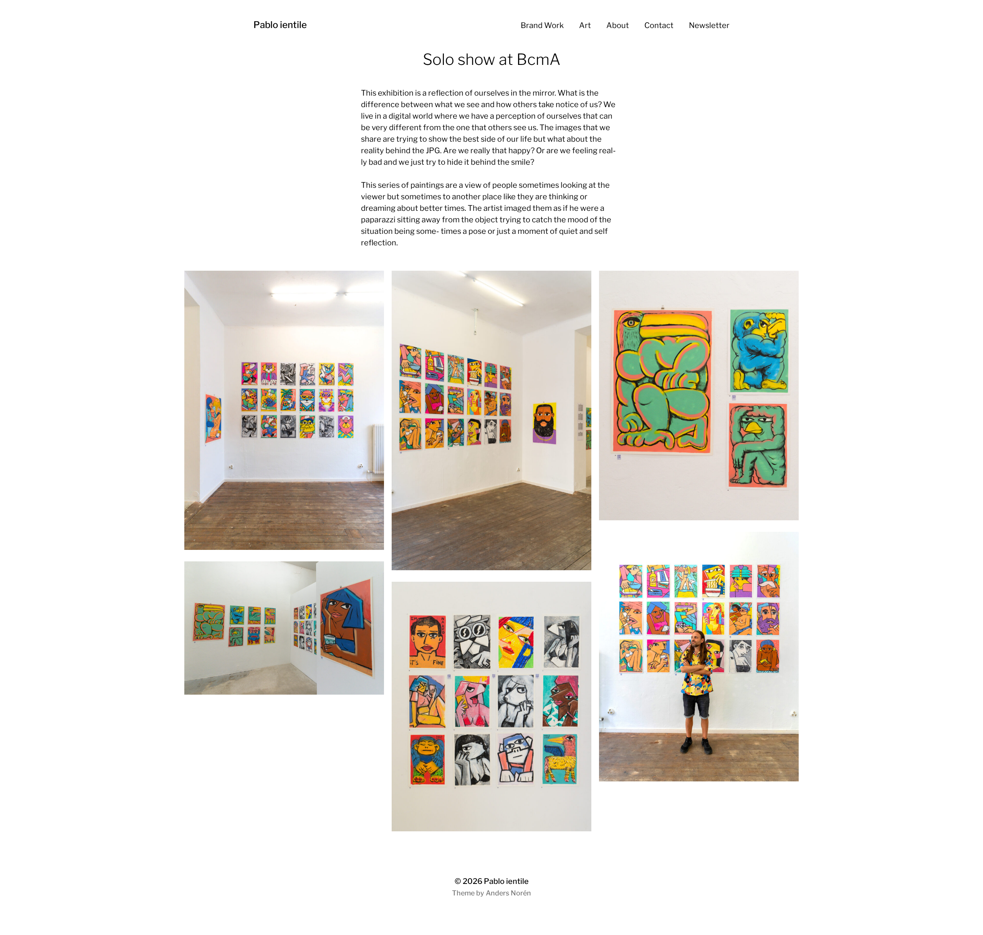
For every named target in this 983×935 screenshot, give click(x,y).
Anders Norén (508, 893)
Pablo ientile (280, 24)
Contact (659, 25)
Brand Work (542, 25)
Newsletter (709, 25)
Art (585, 25)
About (617, 25)
